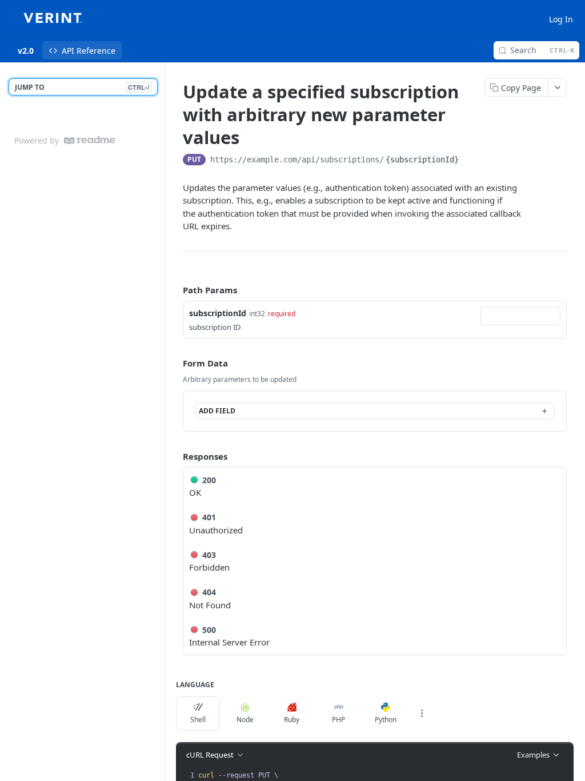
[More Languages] (421, 713)
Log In (561, 19)
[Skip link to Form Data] (174, 363)
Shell (198, 719)
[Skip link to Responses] (174, 456)
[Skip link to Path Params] (174, 289)
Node (245, 719)
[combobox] (520, 316)
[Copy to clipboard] (472, 161)
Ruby (291, 719)
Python (385, 719)
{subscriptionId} (422, 159)
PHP (338, 719)
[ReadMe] (89, 140)
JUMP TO (82, 87)
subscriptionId (217, 313)
